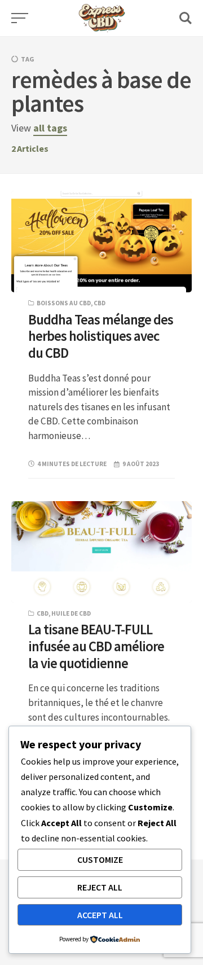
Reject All (99, 887)
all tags (50, 127)
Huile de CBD (71, 613)
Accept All (100, 914)
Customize (100, 859)
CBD (99, 303)
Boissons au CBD (64, 303)
